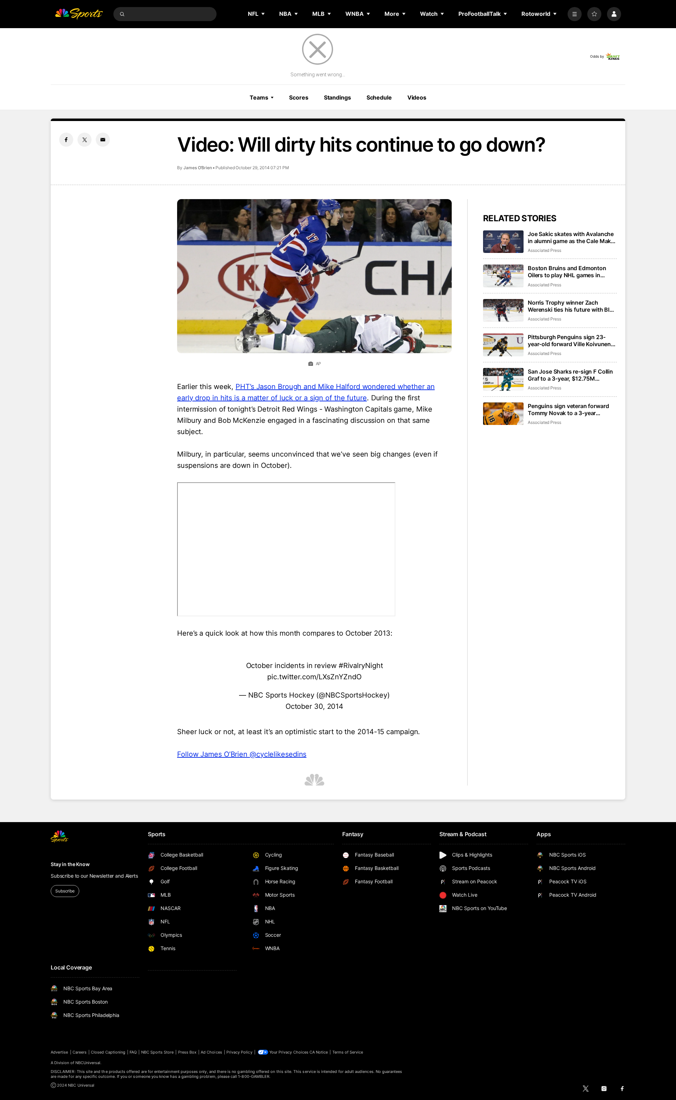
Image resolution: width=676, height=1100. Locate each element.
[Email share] (103, 140)
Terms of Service (347, 1052)
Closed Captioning (108, 1052)
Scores (298, 97)
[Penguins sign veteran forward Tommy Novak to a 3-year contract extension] (503, 413)
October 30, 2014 (314, 706)
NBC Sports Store (157, 1052)
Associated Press (544, 250)
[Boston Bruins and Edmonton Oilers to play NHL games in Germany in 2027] (503, 276)
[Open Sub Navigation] (263, 13)
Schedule (379, 97)
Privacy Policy (239, 1052)
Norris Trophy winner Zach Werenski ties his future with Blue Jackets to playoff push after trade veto (572, 306)
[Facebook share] (66, 140)
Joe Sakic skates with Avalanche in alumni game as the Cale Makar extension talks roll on (572, 237)
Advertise (59, 1052)
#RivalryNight (361, 665)
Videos (416, 97)
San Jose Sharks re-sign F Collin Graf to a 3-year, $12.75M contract (570, 375)
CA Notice (318, 1052)
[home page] (79, 14)
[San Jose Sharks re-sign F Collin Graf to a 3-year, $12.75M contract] (503, 379)
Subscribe (65, 891)
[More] (575, 14)
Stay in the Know (70, 864)
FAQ (133, 1052)
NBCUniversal (88, 1062)
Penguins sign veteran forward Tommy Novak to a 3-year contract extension (568, 409)
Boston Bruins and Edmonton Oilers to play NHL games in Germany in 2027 (567, 272)
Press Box (187, 1052)
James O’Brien (197, 167)
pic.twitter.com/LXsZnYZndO (314, 677)
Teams (259, 97)
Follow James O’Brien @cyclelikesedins (241, 754)
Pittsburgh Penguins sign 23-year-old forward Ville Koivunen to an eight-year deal (569, 340)
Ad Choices (211, 1052)
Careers (80, 1052)
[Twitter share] (84, 140)
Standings (337, 97)
